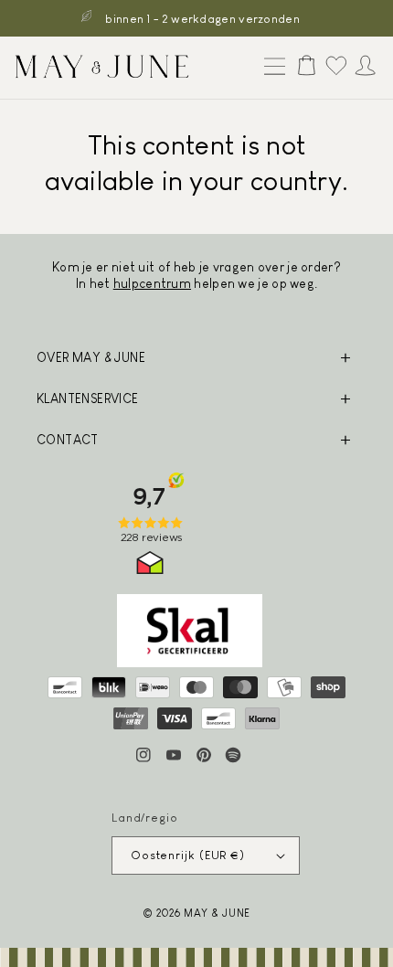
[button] (270, 67)
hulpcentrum (152, 283)
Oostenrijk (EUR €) (188, 855)
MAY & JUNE (217, 913)
